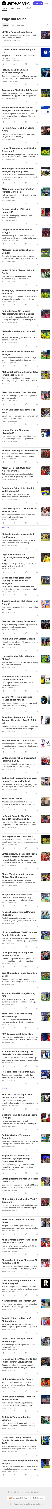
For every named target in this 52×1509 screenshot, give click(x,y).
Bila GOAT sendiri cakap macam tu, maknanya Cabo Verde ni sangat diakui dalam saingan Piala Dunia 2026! (18, 1020)
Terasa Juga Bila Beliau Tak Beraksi (20, 90)
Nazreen (11, 688)
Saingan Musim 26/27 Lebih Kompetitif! (16, 210)
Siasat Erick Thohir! (12, 798)
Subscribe (38, 3)
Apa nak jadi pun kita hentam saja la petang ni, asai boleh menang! (20, 663)
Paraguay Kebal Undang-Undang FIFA (18, 994)
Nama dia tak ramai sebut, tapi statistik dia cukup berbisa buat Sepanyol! (19, 1247)
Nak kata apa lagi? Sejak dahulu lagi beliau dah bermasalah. (19, 396)
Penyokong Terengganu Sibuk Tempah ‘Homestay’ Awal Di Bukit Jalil (19, 720)
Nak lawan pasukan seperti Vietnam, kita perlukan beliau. (19, 196)
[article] (26, 38)
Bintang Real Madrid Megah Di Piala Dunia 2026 (20, 1180)
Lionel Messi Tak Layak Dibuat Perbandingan (17, 1340)
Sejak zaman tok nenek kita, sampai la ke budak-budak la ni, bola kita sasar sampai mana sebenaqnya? (19, 840)
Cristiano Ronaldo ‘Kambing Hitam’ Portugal (19, 1116)
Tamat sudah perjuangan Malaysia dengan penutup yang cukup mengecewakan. (19, 77)
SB (9, 119)
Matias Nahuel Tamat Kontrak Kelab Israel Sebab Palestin (20, 373)
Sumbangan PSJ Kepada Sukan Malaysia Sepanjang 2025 (18, 170)
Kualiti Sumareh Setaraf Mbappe (18, 639)
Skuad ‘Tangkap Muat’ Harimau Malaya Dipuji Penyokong (18, 875)
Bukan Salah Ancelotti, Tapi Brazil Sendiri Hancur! (19, 1398)
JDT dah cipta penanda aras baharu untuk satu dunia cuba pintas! (19, 36)
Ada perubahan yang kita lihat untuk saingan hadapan (17, 216)
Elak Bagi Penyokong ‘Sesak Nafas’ (19, 621)
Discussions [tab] (20, 25)
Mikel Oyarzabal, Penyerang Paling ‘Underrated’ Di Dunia (19, 1241)
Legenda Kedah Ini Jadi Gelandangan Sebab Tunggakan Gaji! (18, 557)
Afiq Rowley (16, 40)
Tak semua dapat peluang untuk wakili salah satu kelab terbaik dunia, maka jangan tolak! (20, 236)
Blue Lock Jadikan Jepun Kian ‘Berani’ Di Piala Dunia (17, 1096)
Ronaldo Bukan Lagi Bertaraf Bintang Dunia (16, 1319)
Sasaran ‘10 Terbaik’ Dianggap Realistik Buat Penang (17, 698)
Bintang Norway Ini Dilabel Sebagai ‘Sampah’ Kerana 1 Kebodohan (19, 855)
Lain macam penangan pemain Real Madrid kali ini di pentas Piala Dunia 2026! (20, 1186)
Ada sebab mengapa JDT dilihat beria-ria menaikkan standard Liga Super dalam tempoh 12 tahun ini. (18, 1165)
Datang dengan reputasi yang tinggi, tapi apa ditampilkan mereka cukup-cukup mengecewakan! (19, 959)
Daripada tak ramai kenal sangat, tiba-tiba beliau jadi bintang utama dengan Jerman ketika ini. (19, 1267)
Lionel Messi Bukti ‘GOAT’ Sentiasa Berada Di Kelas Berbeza (19, 933)
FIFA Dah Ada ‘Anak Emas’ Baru (17, 1034)
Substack (14, 1504)
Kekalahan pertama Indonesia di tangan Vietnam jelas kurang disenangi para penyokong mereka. (18, 454)
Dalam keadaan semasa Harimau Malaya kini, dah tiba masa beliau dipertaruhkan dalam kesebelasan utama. (19, 358)
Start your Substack (19, 1498)
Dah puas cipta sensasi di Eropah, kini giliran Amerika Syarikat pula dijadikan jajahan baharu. (18, 475)
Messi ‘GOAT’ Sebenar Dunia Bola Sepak (18, 1221)
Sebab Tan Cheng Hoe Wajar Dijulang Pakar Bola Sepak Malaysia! (16, 581)
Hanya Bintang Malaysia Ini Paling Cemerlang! (19, 149)
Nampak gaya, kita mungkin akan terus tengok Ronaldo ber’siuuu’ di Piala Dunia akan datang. (19, 823)
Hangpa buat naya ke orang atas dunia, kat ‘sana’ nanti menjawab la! (20, 564)
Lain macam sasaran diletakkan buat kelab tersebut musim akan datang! (19, 704)
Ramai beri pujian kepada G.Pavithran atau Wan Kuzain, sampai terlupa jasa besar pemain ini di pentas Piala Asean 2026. (19, 297)
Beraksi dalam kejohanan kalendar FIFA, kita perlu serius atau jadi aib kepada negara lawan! (18, 541)
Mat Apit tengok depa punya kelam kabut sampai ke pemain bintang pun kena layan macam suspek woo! (19, 1287)
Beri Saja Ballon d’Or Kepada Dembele (16, 1136)
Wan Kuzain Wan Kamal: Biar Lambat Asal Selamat (16, 678)
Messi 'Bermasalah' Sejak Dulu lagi (19, 392)
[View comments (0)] (14, 43)
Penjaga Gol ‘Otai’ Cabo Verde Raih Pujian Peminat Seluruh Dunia (19, 1360)
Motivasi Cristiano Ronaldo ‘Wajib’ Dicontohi (19, 1200)
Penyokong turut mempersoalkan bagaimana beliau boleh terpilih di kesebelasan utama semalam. (16, 495)
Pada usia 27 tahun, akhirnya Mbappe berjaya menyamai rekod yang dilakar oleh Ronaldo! (20, 898)
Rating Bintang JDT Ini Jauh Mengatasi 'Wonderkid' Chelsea (18, 312)
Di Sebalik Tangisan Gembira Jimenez (16, 1418)
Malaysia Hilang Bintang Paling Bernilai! (18, 251)
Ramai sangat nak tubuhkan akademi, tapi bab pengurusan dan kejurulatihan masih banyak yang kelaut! (19, 1058)
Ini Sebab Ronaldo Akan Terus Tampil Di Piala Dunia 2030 (17, 817)
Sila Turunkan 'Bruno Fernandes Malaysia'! (18, 353)
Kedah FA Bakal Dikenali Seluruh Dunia (18, 271)
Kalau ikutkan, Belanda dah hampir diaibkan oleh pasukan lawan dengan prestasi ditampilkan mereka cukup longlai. (20, 1383)
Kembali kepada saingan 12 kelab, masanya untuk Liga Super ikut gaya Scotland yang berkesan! (20, 744)
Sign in (47, 3)
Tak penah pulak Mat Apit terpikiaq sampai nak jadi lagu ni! (19, 56)
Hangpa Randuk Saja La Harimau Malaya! (18, 657)
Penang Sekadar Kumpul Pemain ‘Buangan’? (18, 913)
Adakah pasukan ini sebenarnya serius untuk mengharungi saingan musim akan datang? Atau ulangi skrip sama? (19, 919)
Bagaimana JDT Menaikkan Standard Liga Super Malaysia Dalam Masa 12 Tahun (17, 1158)
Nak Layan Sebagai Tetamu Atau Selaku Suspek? (18, 1282)
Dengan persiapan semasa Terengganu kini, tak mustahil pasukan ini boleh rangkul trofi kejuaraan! (20, 727)
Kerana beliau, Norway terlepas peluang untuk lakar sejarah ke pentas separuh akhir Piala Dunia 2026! (20, 861)
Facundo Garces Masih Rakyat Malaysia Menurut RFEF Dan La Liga (20, 109)
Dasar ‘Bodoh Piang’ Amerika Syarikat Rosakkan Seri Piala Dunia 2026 (19, 1440)
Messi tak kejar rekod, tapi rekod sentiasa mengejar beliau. (19, 1345)
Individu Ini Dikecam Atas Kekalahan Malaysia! (15, 71)
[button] (4, 8)
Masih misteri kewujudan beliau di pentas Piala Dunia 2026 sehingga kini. (19, 1305)
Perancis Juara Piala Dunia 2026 (18, 1072)
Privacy (20, 1492)
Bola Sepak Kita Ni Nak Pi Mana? (18, 836)
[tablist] (14, 25)
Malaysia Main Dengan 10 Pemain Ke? (19, 332)
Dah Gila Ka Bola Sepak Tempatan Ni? (19, 51)
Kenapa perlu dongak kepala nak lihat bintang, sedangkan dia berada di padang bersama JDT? (19, 318)
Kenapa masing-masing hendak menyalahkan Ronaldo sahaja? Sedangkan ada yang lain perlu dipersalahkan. (19, 1122)
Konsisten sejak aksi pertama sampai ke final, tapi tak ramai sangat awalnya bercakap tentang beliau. (18, 765)
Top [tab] (12, 25)
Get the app (38, 1498)
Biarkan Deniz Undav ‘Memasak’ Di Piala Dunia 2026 (19, 1261)
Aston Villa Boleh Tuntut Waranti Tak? (18, 411)
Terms (27, 1492)
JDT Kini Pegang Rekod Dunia (17, 32)
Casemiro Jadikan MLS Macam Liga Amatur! (20, 602)
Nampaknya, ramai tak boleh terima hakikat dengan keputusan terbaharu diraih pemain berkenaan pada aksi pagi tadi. (20, 1038)
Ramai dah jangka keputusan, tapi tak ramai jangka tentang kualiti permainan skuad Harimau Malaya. (20, 155)
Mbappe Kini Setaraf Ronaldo (17, 894)
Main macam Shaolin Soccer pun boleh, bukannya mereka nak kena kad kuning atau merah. (18, 1000)
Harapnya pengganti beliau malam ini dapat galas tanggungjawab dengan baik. (19, 94)
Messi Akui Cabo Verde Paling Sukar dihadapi (17, 1015)
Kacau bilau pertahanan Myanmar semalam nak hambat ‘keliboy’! (20, 643)
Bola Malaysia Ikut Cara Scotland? (19, 740)
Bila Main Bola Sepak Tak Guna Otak (20, 450)
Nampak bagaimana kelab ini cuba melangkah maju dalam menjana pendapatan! (16, 277)
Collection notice (37, 1492)
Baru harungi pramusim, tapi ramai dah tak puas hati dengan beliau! (20, 417)
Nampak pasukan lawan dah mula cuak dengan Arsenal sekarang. (18, 135)
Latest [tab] (5, 25)
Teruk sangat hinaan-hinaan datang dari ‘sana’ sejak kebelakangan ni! (18, 515)
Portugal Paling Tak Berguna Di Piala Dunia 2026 (17, 954)
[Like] (3, 43)
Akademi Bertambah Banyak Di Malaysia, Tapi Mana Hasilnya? (17, 1053)
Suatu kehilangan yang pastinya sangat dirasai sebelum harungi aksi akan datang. (19, 257)
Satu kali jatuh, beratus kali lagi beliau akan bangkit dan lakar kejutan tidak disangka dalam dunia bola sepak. (20, 1206)
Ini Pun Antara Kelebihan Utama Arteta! (18, 129)
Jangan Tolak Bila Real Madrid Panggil (17, 231)
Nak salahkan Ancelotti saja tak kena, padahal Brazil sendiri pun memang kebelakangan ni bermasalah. (17, 1404)
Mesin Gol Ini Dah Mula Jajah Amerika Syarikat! (16, 469)
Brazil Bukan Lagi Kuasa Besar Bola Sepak (19, 974)
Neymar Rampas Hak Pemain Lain (19, 1301)
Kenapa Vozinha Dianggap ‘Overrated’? (15, 431)
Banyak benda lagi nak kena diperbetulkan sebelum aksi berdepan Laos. (19, 625)
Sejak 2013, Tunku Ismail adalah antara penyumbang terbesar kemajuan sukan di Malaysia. (19, 175)
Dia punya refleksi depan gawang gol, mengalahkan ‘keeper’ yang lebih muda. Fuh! (18, 1366)
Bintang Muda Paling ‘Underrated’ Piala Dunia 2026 (19, 759)
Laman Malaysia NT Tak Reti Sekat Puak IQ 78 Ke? (19, 510)
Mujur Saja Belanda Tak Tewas (17, 1379)
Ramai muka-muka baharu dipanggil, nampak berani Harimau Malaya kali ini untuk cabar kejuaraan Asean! (18, 881)
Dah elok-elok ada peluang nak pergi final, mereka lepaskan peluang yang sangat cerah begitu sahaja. (19, 785)
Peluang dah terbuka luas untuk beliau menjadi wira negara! (18, 683)
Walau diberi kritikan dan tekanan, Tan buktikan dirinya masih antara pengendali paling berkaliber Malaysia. (19, 587)
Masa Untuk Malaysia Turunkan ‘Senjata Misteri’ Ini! (18, 190)
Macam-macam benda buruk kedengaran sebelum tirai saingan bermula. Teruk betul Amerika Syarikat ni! (20, 1447)
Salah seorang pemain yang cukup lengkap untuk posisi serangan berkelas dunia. (20, 1142)
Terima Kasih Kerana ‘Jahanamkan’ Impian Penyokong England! (19, 779)
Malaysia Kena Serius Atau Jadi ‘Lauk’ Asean (18, 535)
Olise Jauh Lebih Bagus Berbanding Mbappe (20, 1462)
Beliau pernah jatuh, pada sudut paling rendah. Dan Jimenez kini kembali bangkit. (19, 1424)
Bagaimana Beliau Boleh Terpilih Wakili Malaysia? (18, 489)
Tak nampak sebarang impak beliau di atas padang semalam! (19, 338)
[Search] (47, 25)
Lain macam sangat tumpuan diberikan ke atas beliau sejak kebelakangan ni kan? (19, 437)
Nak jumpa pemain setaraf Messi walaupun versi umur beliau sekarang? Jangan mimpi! (20, 939)
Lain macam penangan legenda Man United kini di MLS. (20, 608)
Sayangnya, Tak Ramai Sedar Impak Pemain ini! (20, 292)
